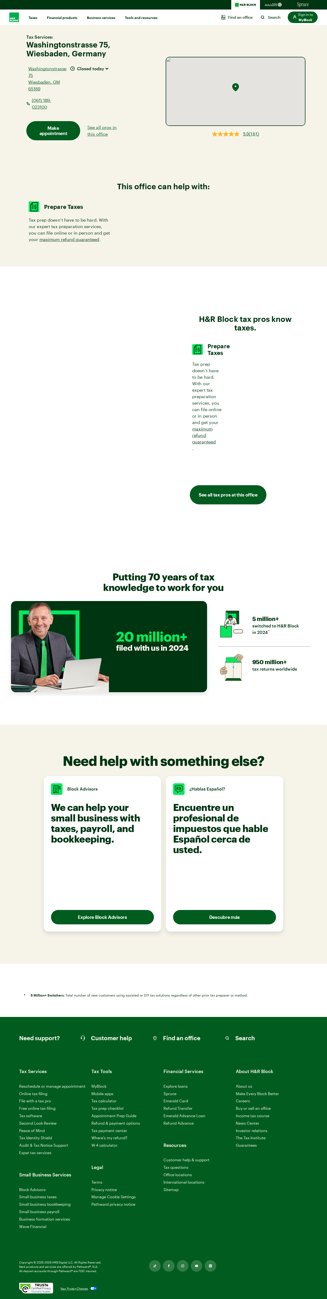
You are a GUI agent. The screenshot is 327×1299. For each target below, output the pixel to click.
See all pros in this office (102, 131)
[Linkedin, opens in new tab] (210, 1266)
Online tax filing (33, 1093)
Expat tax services (35, 1152)
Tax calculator (104, 1100)
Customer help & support (186, 1160)
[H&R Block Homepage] (245, 5)
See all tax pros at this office (228, 494)
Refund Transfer (178, 1108)
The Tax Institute (250, 1137)
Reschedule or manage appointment (52, 1086)
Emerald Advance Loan (184, 1115)
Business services (101, 18)
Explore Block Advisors (102, 917)
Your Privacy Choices (74, 1288)
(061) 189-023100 (41, 104)
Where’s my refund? (109, 1137)
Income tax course (252, 1115)
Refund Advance (179, 1123)
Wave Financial (32, 1226)
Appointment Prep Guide (113, 1115)
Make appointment (53, 130)
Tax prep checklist (107, 1108)
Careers (243, 1101)
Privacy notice (104, 1189)
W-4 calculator (104, 1145)
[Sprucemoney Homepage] (303, 5)
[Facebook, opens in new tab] (169, 1266)
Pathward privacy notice (113, 1204)
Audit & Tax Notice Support (43, 1145)
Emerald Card (176, 1100)
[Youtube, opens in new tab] (196, 1266)
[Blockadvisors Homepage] (274, 5)
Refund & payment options (115, 1123)
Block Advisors (32, 1189)
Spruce (170, 1093)
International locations (184, 1182)
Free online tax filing (37, 1108)
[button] (303, 17)
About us (244, 1086)
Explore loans (176, 1086)
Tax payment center (109, 1130)
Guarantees (246, 1145)
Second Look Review (38, 1123)
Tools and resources (141, 18)
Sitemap (171, 1189)
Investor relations (251, 1130)
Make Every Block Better (257, 1093)
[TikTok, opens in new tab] (155, 1266)
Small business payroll (39, 1211)
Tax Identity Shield (35, 1137)
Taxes (32, 18)
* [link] (269, 631)
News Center (247, 1123)
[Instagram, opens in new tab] (182, 1266)
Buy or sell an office (253, 1108)
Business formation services (44, 1219)
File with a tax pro (35, 1100)
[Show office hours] (107, 68)
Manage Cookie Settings (113, 1196)
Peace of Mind (32, 1130)
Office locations (178, 1174)
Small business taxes (38, 1196)
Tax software (30, 1115)
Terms (96, 1182)
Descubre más (224, 917)
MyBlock (99, 1086)
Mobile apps (102, 1093)
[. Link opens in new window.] (36, 1288)
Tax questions (176, 1167)
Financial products (62, 18)
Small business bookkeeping (45, 1204)
